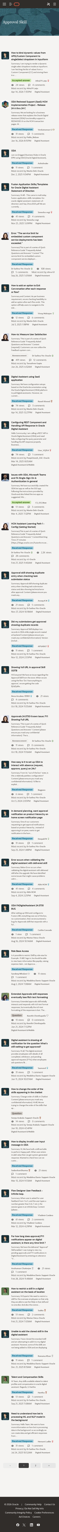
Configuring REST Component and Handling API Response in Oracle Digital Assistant (28, 425)
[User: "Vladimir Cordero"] (5, 1193)
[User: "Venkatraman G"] (5, 104)
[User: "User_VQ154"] (5, 425)
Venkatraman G (45, 129)
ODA (13, 150)
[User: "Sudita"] (5, 1291)
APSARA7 (42, 646)
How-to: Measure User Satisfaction (29, 334)
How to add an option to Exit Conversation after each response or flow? (28, 288)
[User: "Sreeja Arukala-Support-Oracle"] (5, 1092)
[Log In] (54, 4)
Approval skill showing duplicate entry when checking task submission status (27, 576)
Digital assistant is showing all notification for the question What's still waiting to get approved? (29, 1043)
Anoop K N (42, 600)
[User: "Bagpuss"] (5, 765)
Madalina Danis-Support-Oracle (41, 980)
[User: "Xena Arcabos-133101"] (5, 670)
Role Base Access (20, 951)
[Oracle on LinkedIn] (31, 1525)
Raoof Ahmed (44, 401)
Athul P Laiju (41, 80)
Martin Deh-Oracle (35, 171)
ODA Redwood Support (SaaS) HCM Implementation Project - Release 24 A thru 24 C (29, 105)
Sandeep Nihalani (19, 973)
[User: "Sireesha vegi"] (5, 187)
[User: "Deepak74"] (5, 813)
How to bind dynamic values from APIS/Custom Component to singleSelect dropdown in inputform (29, 56)
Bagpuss (41, 790)
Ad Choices (24, 1516)
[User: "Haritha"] (5, 1380)
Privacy (19, 1508)
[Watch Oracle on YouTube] (38, 1525)
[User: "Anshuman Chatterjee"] (5, 1239)
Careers (36, 1516)
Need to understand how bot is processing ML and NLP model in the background (28, 1417)
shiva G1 (50, 272)
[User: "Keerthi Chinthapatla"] (5, 997)
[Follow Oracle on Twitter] (24, 1525)
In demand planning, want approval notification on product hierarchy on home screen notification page (29, 814)
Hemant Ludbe (44, 1441)
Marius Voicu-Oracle (36, 937)
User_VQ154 (43, 450)
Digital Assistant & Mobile (22, 464)
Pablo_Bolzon (33, 137)
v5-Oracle (31, 559)
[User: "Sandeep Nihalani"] (5, 954)
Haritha (41, 1392)
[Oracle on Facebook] (17, 1525)
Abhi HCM (42, 884)
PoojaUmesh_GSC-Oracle (38, 458)
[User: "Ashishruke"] (5, 153)
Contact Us (49, 1504)
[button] (11, 4)
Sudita (40, 1310)
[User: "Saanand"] (5, 1043)
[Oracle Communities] (48, 4)
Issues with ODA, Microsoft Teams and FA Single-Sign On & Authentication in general (28, 478)
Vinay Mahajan (45, 313)
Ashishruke (43, 163)
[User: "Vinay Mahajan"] (5, 288)
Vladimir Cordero (45, 1215)
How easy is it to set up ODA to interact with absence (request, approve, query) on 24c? (27, 765)
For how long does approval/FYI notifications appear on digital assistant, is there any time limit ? (28, 1239)
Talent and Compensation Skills (27, 1376)
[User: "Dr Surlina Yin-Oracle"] (5, 236)
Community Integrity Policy (18, 1512)
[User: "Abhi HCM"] (5, 862)
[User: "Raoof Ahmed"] (5, 379)
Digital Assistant (42, 91)
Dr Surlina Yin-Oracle (20, 268)
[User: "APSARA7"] (5, 624)
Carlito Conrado (45, 930)
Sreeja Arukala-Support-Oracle (25, 1118)
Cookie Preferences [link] (44, 1512)
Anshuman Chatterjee (21, 1268)
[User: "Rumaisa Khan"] (5, 1334)
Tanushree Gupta (34, 363)
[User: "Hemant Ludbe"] (5, 1416)
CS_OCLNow (41, 502)
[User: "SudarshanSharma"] (5, 1144)
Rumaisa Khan (44, 1356)
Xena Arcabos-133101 (20, 696)
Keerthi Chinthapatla (36, 1015)
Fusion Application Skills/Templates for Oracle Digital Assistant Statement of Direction (29, 187)
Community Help (33, 1504)
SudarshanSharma (19, 1170)
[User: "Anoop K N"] (5, 575)
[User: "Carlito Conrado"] (5, 908)
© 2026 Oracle (11, 1504)
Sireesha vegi (44, 212)
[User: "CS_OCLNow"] (5, 477)
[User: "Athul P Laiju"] (5, 55)
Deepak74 (42, 839)
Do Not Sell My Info (34, 1508)
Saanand (42, 1068)
